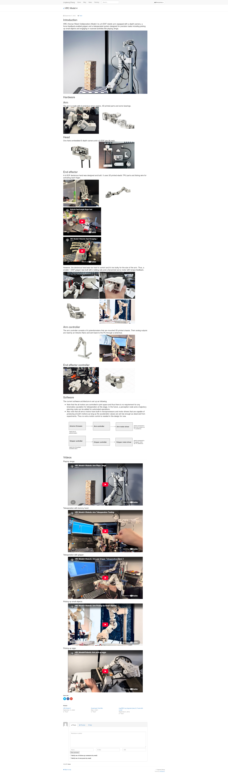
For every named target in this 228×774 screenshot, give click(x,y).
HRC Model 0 (67, 708)
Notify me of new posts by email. (81, 758)
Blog (84, 2)
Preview (82, 725)
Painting (96, 2)
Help (90, 725)
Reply (74, 725)
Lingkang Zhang (69, 2)
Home (79, 2)
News (90, 2)
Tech (80, 16)
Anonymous (159, 2)
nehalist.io (162, 771)
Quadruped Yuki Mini (97, 708)
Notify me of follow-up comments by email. (85, 755)
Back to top (67, 769)
